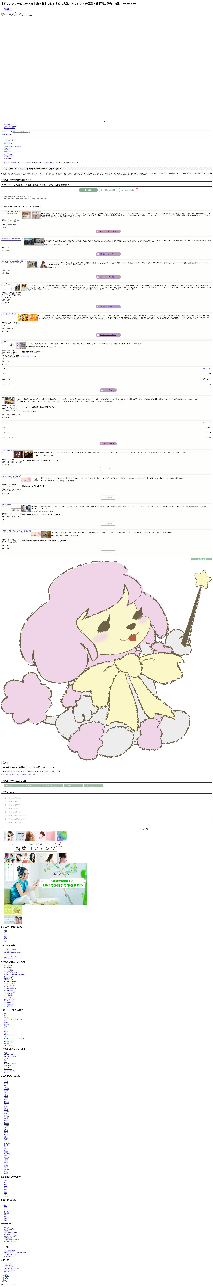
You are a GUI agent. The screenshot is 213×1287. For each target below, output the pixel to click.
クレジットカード (9, 1035)
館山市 (6, 1087)
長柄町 (6, 1166)
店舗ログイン (8, 10)
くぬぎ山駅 (89, 786)
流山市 (6, 1110)
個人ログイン (8, 8)
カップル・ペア (8, 1040)
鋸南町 (6, 1173)
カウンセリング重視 (10, 1056)
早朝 (5, 1026)
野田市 (6, 1092)
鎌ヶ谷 (6, 1196)
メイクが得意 (8, 994)
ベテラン (6, 1058)
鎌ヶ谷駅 (29, 786)
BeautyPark (6, 162)
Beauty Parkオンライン (10, 1256)
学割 (5, 1053)
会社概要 (6, 1227)
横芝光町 (6, 1157)
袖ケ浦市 (6, 1125)
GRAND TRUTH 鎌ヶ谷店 (9, 212)
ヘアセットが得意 (9, 992)
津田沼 (6, 1194)
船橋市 (6, 1085)
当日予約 (6, 1043)
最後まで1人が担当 (9, 1070)
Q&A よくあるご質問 (10, 1236)
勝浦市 (6, 1106)
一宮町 (6, 1159)
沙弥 (2, 397)
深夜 (5, 1028)
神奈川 (6, 932)
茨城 (5, 938)
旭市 (5, 1101)
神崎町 (6, 1148)
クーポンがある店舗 (129, 189)
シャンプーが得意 (9, 983)
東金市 (6, 1099)
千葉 (5, 1180)
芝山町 (6, 1155)
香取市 (6, 1138)
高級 (5, 1014)
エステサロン (8, 954)
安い (5, 1060)
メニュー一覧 (207, 368)
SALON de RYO (6, 505)
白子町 (6, 1164)
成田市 (6, 1096)
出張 (5, 1021)
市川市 (6, 1083)
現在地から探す (7, 134)
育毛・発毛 (7, 1065)
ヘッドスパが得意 (9, 985)
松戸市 (6, 1090)
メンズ (6, 1033)
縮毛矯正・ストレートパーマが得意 (14, 974)
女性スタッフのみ (9, 1055)
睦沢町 (6, 1160)
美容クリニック (8, 958)
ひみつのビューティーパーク (12, 1268)
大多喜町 (6, 1169)
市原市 (6, 1108)
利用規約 (6, 1231)
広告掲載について (9, 124)
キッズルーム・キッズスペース (13, 1019)
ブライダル (7, 997)
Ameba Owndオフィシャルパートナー (15, 1252)
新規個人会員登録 (9, 128)
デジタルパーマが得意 (10, 972)
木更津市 (6, 1089)
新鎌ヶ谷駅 (10, 786)
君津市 (6, 1118)
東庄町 (6, 1152)
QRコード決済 (8, 1045)
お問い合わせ (8, 1238)
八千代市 (6, 1111)
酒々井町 (6, 1145)
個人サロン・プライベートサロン (14, 1038)
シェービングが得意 (10, 988)
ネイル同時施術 (8, 995)
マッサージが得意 (9, 987)
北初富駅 (69, 786)
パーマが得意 (8, 969)
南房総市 (6, 1134)
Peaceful (4, 284)
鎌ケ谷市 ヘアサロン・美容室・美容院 (42, 162)
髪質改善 (6, 1072)
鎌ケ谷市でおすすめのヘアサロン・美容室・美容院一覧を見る (19, 774)
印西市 (6, 1129)
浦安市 (6, 1122)
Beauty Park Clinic (9, 1263)
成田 (5, 1189)
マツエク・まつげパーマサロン (13, 952)
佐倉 (5, 1191)
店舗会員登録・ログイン (11, 1239)
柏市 (5, 1104)
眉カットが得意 (8, 990)
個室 (5, 1015)
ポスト (106, 121)
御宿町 (6, 1171)
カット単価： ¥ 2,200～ (29, 411)
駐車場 (6, 1031)
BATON (3, 342)
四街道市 (6, 1124)
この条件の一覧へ (203, 559)
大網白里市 (7, 1143)
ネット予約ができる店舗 (108, 190)
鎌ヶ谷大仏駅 (50, 786)
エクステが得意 (8, 971)
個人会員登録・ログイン (11, 1241)
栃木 (5, 936)
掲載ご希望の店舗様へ (10, 126)
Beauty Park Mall (8, 1265)
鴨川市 (6, 1115)
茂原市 (6, 1094)
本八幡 (6, 1211)
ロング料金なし (8, 1042)
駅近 (5, 1029)
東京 (5, 934)
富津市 (6, 1120)
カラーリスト (8, 1069)
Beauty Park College (9, 1266)
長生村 (6, 1162)
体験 (5, 1036)
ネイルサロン (8, 951)
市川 (5, 1187)
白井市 (6, 1131)
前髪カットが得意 (9, 976)
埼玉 (5, 939)
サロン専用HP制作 (9, 1251)
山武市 (6, 1139)
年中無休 (6, 1024)
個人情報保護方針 (9, 1229)
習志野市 (6, 1103)
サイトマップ (8, 1243)
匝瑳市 (6, 1136)
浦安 (5, 1193)
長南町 (6, 1167)
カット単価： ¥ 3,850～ (29, 356)
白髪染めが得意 (8, 979)
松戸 (5, 1186)
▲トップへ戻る (143, 829)
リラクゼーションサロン (11, 956)
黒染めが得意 (8, 978)
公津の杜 (6, 1218)
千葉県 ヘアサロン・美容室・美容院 (20, 162)
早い (5, 1062)
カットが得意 (8, 965)
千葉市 (6, 1080)
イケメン (6, 1067)
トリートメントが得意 (10, 981)
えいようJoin (7, 1271)
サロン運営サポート (10, 1254)
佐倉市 (6, 1097)
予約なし (6, 1022)
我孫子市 (6, 1113)
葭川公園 (6, 1213)
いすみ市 (6, 1141)
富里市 (6, 1132)
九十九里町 (7, 1153)
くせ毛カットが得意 (10, 1063)
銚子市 (6, 1082)
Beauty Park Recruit (9, 1270)
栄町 (5, 1146)
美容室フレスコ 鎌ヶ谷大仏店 (11, 239)
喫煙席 (6, 1017)
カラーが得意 (8, 967)
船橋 (5, 1184)
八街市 (6, 1127)
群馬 (5, 941)
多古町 (6, 1150)
